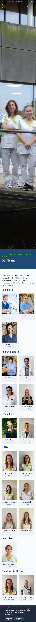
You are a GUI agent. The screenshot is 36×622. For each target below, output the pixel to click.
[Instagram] (33, 1)
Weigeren (9, 619)
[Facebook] (31, 1)
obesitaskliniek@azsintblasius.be (13, 1)
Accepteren (18, 619)
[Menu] (32, 6)
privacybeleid (9, 614)
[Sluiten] (25, 619)
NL (27, 6)
